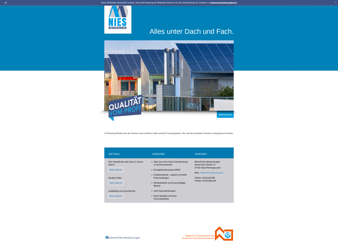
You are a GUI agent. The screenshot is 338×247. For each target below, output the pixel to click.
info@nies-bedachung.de (211, 173)
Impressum (225, 115)
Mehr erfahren (115, 170)
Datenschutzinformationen (223, 3)
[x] (336, 2)
